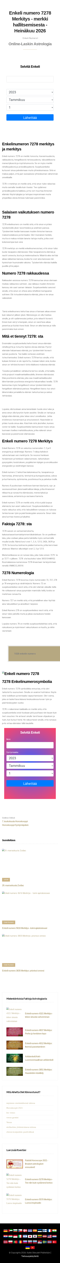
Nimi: (8, 73)
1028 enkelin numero (25, 653)
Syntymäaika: (12, 86)
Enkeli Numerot (30, 38)
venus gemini (12, 1117)
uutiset (6, 879)
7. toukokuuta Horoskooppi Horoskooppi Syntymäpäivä (15, 821)
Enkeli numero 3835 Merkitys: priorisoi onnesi (23, 970)
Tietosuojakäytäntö (30, 1256)
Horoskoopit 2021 (14, 1108)
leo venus (10, 1113)
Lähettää (30, 118)
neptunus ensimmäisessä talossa (20, 1103)
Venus (9, 1122)
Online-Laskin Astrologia (30, 44)
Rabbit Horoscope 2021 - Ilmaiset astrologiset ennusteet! (36, 1163)
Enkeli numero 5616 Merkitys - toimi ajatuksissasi (24, 928)
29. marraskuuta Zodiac (13, 885)
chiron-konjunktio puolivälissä (20, 1132)
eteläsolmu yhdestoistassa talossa (21, 1127)
